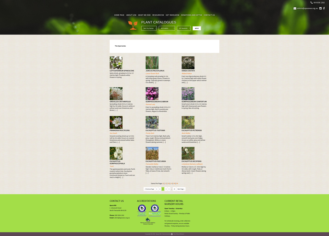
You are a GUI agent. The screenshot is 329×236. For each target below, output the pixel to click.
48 (174, 183)
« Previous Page (149, 189)
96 (177, 183)
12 (165, 183)
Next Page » (180, 189)
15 (175, 189)
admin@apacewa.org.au (307, 8)
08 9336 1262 (319, 2)
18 (168, 183)
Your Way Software (178, 234)
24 (171, 183)
